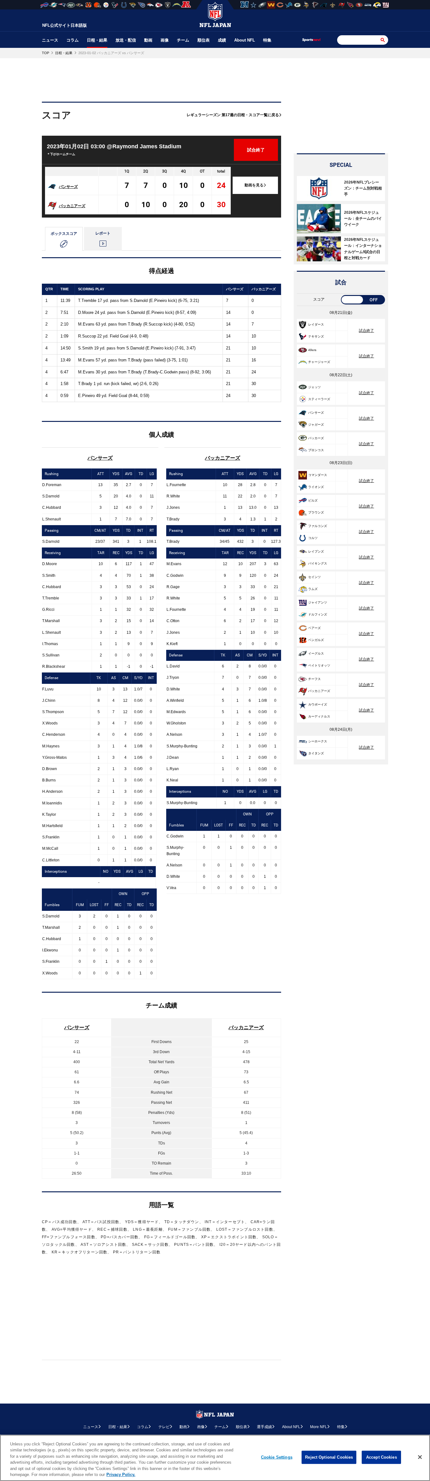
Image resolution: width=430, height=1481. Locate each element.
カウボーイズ (317, 704)
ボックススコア (64, 233)
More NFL (318, 1427)
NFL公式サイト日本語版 (64, 25)
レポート (102, 233)
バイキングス (317, 563)
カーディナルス (319, 716)
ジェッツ (314, 387)
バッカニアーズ (72, 206)
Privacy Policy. (120, 1474)
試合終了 (366, 330)
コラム (72, 40)
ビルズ (313, 500)
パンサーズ (68, 186)
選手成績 (264, 1427)
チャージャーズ (319, 362)
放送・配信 (126, 40)
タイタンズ (316, 753)
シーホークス (317, 741)
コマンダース (317, 475)
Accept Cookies (381, 1457)
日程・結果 (97, 40)
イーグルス (316, 653)
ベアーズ (314, 628)
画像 (165, 40)
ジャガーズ (316, 424)
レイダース (316, 324)
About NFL (244, 40)
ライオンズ (316, 487)
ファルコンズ (317, 526)
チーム (183, 40)
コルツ (313, 538)
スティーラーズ (319, 399)
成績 (222, 40)
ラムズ (313, 589)
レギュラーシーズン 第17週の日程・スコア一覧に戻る (233, 115)
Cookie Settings (276, 1457)
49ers (312, 350)
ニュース (50, 40)
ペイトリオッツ (319, 665)
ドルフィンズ (317, 614)
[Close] (420, 1457)
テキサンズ (316, 336)
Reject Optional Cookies (329, 1457)
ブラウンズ (316, 512)
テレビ (164, 1427)
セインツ (314, 577)
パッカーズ (316, 438)
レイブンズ (316, 551)
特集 (267, 40)
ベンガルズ (316, 640)
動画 (148, 40)
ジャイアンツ (317, 602)
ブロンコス (316, 450)
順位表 (203, 40)
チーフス (314, 679)
